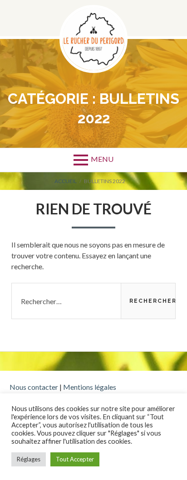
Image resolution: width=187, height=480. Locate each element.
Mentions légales (89, 387)
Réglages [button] (28, 459)
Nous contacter (34, 387)
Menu (102, 159)
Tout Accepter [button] (75, 459)
